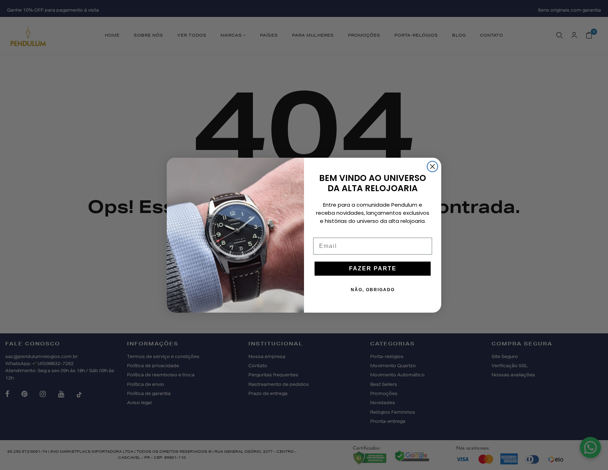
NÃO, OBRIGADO (373, 289)
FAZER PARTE (373, 268)
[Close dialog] (432, 166)
